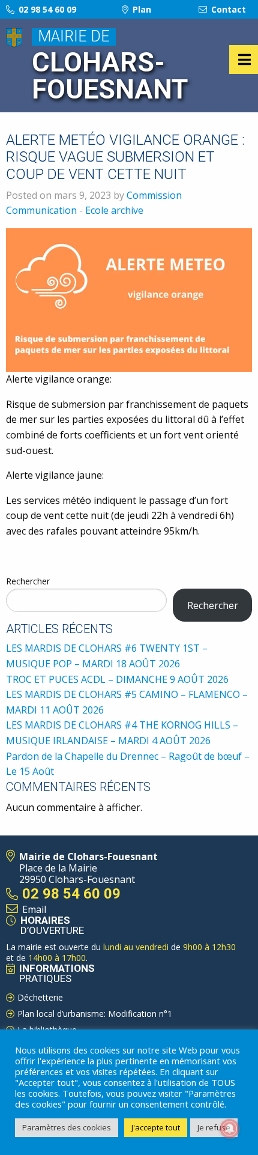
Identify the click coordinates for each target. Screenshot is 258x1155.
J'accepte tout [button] (155, 1127)
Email (34, 909)
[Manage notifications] (229, 1128)
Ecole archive (114, 210)
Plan (140, 9)
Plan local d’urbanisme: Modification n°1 (94, 1013)
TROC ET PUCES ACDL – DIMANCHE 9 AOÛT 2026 (117, 679)
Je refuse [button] (213, 1127)
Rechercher (28, 581)
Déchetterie (40, 997)
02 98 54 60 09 (46, 9)
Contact (227, 9)
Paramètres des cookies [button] (66, 1127)
